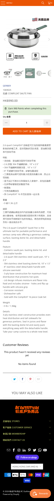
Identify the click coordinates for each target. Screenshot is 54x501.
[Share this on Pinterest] (30, 379)
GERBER (7, 85)
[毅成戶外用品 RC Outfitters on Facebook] (14, 450)
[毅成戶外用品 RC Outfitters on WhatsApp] (40, 450)
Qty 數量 (7, 116)
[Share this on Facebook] (22, 379)
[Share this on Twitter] (14, 379)
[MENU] (1, 3)
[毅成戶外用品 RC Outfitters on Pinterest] (29, 450)
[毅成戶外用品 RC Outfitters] (27, 3)
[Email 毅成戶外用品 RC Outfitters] (8, 450)
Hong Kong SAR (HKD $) (25, 466)
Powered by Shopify (11, 494)
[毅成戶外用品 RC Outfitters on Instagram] (19, 450)
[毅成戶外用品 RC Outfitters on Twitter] (34, 450)
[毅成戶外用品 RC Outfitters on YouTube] (45, 450)
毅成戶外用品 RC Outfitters (20, 491)
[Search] (43, 3)
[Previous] (5, 39)
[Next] (48, 39)
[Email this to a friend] (38, 379)
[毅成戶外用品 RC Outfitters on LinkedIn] (24, 450)
